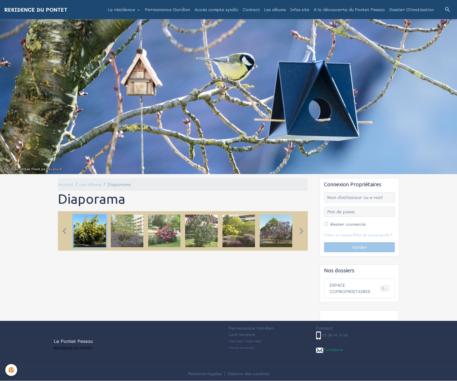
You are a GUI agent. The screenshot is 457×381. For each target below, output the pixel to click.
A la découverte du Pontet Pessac (349, 9)
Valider (359, 247)
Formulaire (333, 349)
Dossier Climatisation (411, 9)
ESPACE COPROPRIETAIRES (359, 288)
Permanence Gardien (167, 9)
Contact (251, 9)
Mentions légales (205, 373)
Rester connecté (348, 224)
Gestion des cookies (248, 373)
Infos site (299, 9)
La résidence (122, 9)
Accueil (65, 184)
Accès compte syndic (216, 9)
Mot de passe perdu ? (373, 235)
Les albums (275, 9)
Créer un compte (338, 235)
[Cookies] (11, 370)
